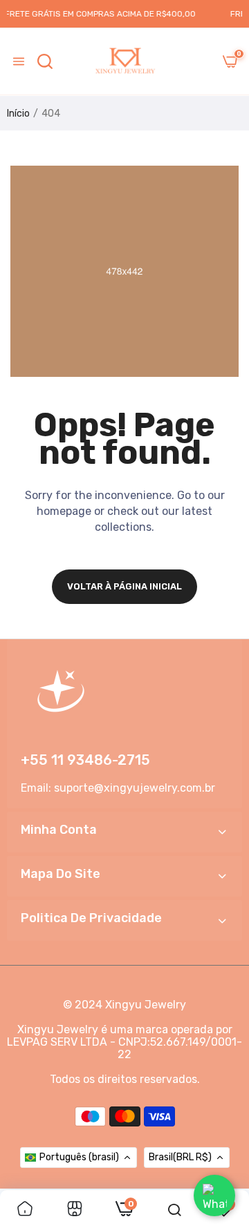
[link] (25, 1210)
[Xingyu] (124, 61)
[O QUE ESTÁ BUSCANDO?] (45, 61)
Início (18, 113)
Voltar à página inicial (124, 586)
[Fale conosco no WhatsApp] (214, 1195)
